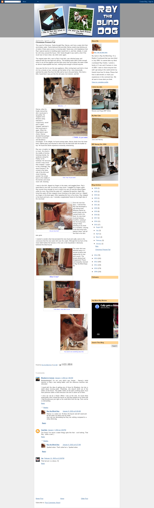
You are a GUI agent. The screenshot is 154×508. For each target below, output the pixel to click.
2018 (96, 215)
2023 (96, 198)
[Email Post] (60, 365)
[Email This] (63, 364)
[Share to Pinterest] (71, 364)
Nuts (96, 246)
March (98, 237)
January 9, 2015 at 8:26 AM (72, 411)
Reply (43, 403)
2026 (96, 188)
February (99, 240)
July (97, 230)
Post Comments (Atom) (52, 502)
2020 (96, 208)
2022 (96, 201)
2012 (96, 262)
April (97, 234)
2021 (96, 205)
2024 (96, 195)
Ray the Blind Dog (53, 411)
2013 (96, 258)
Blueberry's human (47, 378)
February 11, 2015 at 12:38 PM (54, 458)
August (98, 227)
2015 (96, 224)
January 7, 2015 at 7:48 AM (64, 378)
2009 (96, 271)
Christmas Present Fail (102, 249)
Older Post (84, 498)
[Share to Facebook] (69, 364)
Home (62, 498)
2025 (96, 191)
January (99, 244)
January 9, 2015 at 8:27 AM (72, 445)
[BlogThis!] (65, 364)
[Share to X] (67, 364)
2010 (96, 268)
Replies (45, 407)
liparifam (44, 430)
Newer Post (39, 498)
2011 (96, 265)
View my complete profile (100, 82)
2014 (96, 255)
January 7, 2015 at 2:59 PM (57, 430)
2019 (96, 211)
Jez (42, 458)
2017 (96, 218)
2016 (96, 221)
